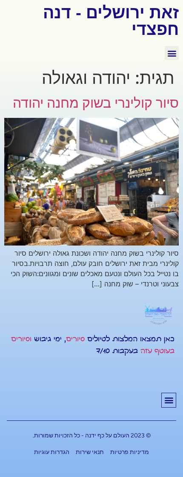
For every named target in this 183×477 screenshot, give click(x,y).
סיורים (75, 339)
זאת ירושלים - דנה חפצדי (111, 20)
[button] (172, 53)
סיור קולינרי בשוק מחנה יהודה (96, 102)
